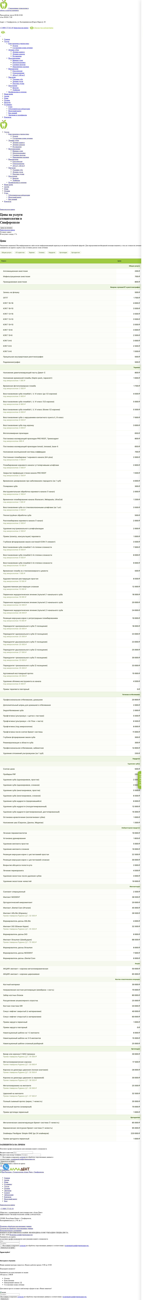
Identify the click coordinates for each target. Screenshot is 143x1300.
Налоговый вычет (14, 111)
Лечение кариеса (19, 52)
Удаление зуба (18, 79)
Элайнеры (16, 90)
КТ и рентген (20, 252)
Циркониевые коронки (21, 67)
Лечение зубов (13, 50)
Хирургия (11, 77)
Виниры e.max (18, 60)
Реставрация (17, 56)
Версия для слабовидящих (43, 28)
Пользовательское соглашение (11, 1231)
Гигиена (41, 252)
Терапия (31, 252)
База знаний (12, 113)
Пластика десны (18, 83)
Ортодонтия (12, 86)
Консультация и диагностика (18, 44)
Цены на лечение (6, 228)
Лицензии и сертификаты (17, 115)
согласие (22, 1157)
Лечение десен (18, 81)
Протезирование (14, 58)
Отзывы (7, 100)
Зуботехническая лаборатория (19, 109)
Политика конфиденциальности (21, 1235)
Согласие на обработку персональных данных (16, 1228)
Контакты (7, 117)
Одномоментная (18, 73)
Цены (6, 98)
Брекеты (16, 88)
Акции (6, 96)
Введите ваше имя (6, 1153)
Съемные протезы (19, 65)
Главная (7, 39)
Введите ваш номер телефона (10, 1155)
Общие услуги (6, 252)
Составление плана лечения (23, 48)
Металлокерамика (19, 62)
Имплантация (13, 69)
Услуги (6, 41)
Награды (7, 102)
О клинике (8, 105)
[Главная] (1, 1167)
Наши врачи (8, 94)
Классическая (17, 71)
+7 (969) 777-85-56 (7, 1209)
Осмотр (15, 46)
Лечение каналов (19, 54)
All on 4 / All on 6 (19, 75)
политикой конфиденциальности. (23, 1159)
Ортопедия (63, 252)
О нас (10, 107)
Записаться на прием (21, 28)
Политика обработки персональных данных (16, 1226)
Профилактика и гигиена (17, 92)
